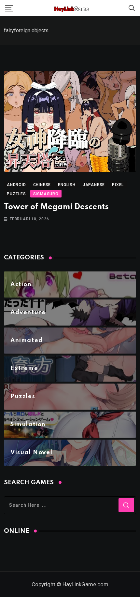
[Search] (132, 7)
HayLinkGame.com (85, 584)
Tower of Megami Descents (56, 207)
